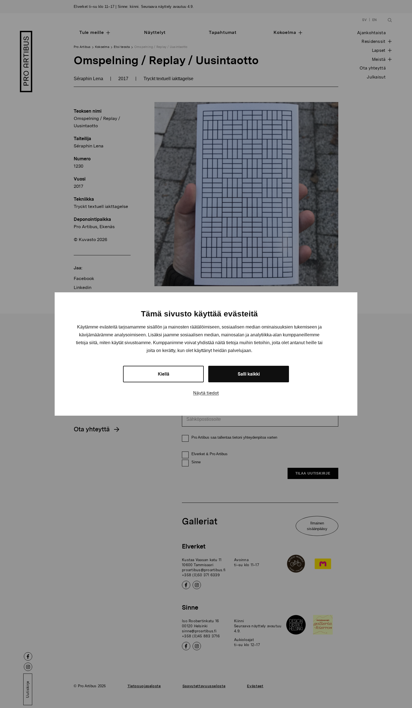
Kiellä (163, 374)
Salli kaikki (249, 374)
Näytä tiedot (206, 392)
